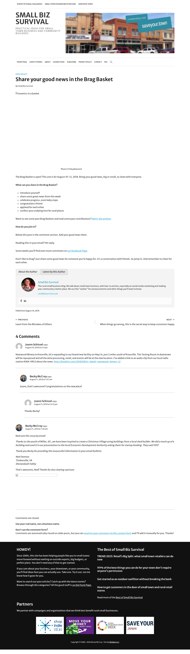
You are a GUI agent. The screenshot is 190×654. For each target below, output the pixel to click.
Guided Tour (58, 62)
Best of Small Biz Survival (129, 597)
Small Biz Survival (25, 86)
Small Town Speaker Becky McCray (60, 4)
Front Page (22, 62)
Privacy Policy (85, 62)
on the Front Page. (82, 585)
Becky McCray (38, 376)
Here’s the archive (101, 218)
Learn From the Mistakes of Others (34, 322)
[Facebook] (21, 301)
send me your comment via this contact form (108, 533)
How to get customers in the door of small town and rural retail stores (134, 589)
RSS (105, 62)
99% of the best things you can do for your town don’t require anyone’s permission (134, 569)
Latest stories (35, 62)
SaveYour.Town (85, 4)
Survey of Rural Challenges (29, 4)
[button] (111, 62)
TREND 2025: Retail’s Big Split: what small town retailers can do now (135, 558)
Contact (98, 62)
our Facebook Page (77, 250)
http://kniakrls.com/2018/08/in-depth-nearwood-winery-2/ (87, 361)
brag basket (21, 74)
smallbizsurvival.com (48, 293)
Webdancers (114, 642)
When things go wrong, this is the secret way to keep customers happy (137, 322)
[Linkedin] (25, 301)
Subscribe (71, 62)
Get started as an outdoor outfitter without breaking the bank (134, 579)
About (47, 62)
